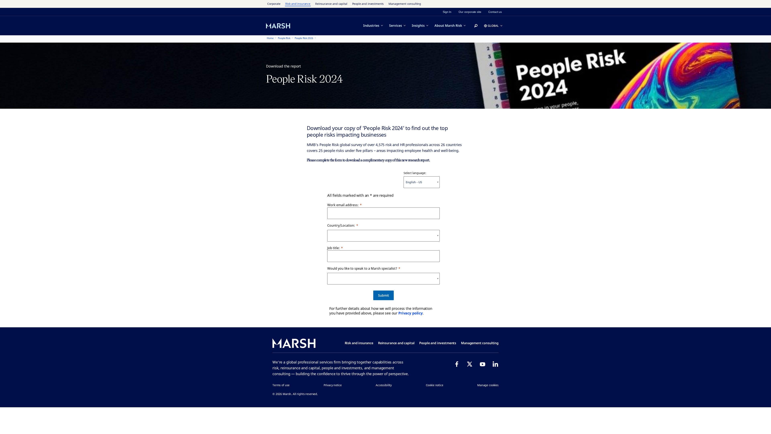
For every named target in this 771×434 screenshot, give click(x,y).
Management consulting (405, 4)
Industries (371, 25)
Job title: (333, 248)
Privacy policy (410, 313)
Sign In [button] (447, 11)
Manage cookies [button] (488, 385)
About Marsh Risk (448, 25)
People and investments (368, 4)
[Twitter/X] (469, 364)
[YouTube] (482, 364)
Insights (418, 25)
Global (493, 26)
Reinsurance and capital (331, 4)
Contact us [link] (495, 11)
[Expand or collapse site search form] (476, 26)
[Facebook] (457, 364)
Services (395, 25)
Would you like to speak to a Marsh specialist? (362, 268)
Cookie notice (434, 385)
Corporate (273, 4)
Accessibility (384, 385)
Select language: (415, 173)
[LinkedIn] (495, 364)
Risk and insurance (297, 4)
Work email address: (343, 205)
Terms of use (281, 385)
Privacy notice (333, 385)
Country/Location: (341, 225)
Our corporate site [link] (470, 11)
